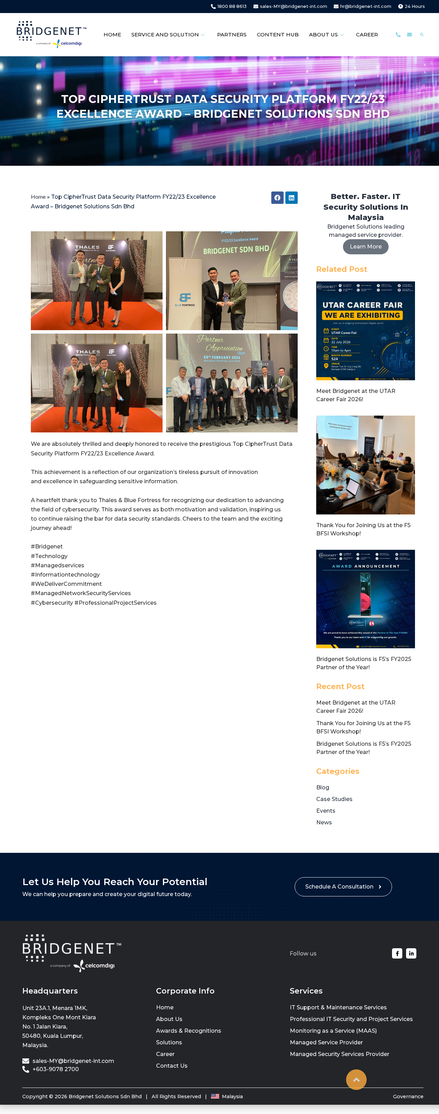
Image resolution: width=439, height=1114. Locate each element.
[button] (422, 34)
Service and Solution (165, 34)
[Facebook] (277, 198)
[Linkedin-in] (411, 953)
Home (112, 34)
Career (367, 34)
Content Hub (278, 34)
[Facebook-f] (397, 953)
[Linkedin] (291, 198)
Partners (232, 34)
